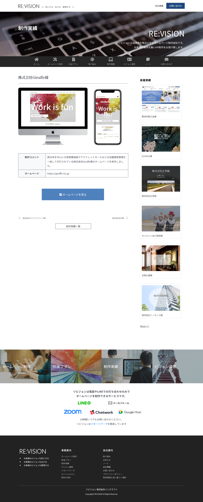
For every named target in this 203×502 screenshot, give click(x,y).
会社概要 (159, 5)
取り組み (92, 64)
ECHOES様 (147, 156)
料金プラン (73, 64)
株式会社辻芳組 (149, 195)
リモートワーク (99, 424)
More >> (144, 326)
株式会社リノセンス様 (152, 315)
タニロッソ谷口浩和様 (152, 235)
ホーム (36, 64)
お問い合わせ (175, 5)
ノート (148, 64)
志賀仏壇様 (147, 275)
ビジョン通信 (129, 64)
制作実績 (111, 64)
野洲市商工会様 (149, 116)
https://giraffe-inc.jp (58, 173)
